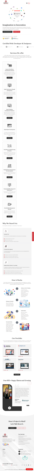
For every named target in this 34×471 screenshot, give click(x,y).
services (19, 58)
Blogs (3, 448)
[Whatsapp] (30, 458)
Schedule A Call (14, 458)
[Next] (28, 398)
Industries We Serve (21, 437)
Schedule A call (16, 31)
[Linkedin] (22, 458)
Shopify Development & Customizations (24, 431)
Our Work (4, 449)
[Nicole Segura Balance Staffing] (9, 401)
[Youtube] (28, 458)
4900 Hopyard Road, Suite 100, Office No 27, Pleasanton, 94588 (26, 447)
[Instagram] (24, 458)
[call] (29, 3)
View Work (5, 356)
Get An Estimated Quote (7, 31)
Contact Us (12, 421)
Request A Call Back (21, 421)
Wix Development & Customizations (24, 436)
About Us (4, 445)
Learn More (9, 77)
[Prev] (27, 398)
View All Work (17, 374)
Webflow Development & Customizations (24, 432)
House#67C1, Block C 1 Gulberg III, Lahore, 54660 (26, 445)
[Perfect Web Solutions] (6, 3)
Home (3, 444)
